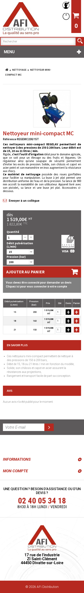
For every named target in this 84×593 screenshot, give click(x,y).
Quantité (13, 231)
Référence (9, 139)
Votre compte (65, 5)
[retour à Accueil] (8, 70)
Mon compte (15, 471)
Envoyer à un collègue (24, 200)
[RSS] (6, 445)
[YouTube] (16, 445)
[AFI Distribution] (21, 18)
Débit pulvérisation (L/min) (20, 245)
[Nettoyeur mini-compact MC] (51, 108)
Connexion (65, 16)
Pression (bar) (16, 256)
